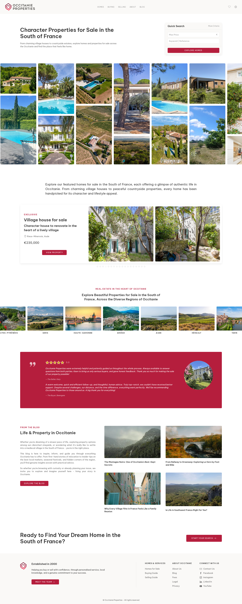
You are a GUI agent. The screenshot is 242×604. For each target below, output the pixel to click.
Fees (174, 577)
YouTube (207, 586)
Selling (122, 7)
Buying (111, 7)
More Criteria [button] (213, 26)
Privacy (176, 586)
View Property (54, 254)
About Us (176, 569)
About (133, 7)
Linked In (207, 581)
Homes (100, 7)
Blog (142, 7)
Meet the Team (44, 582)
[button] (229, 7)
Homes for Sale (152, 569)
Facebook (208, 573)
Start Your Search (202, 538)
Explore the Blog (34, 483)
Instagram (208, 577)
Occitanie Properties (113, 600)
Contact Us (209, 569)
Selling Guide (151, 577)
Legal (175, 581)
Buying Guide (151, 573)
